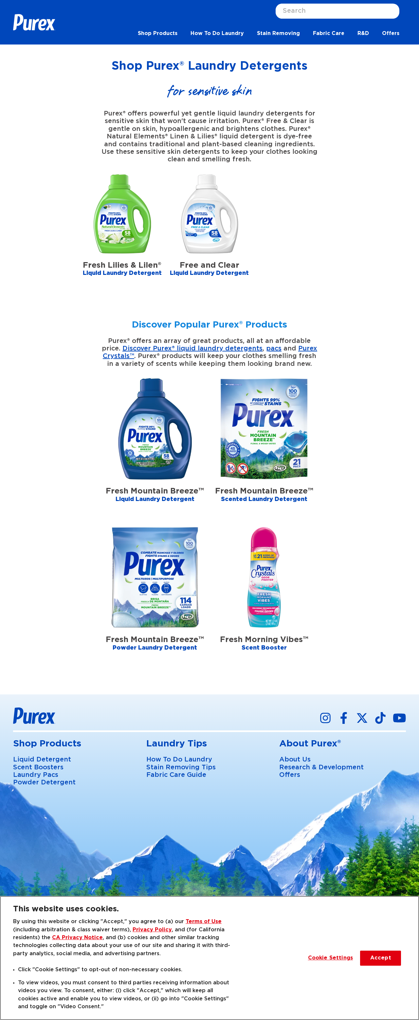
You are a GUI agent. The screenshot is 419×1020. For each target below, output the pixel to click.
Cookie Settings (330, 957)
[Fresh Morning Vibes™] (264, 597)
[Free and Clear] (209, 233)
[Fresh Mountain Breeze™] (155, 449)
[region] (209, 958)
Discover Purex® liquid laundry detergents (192, 348)
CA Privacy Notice (77, 937)
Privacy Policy (152, 929)
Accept (380, 957)
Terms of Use (204, 921)
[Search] (394, 11)
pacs (274, 348)
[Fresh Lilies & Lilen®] (122, 233)
